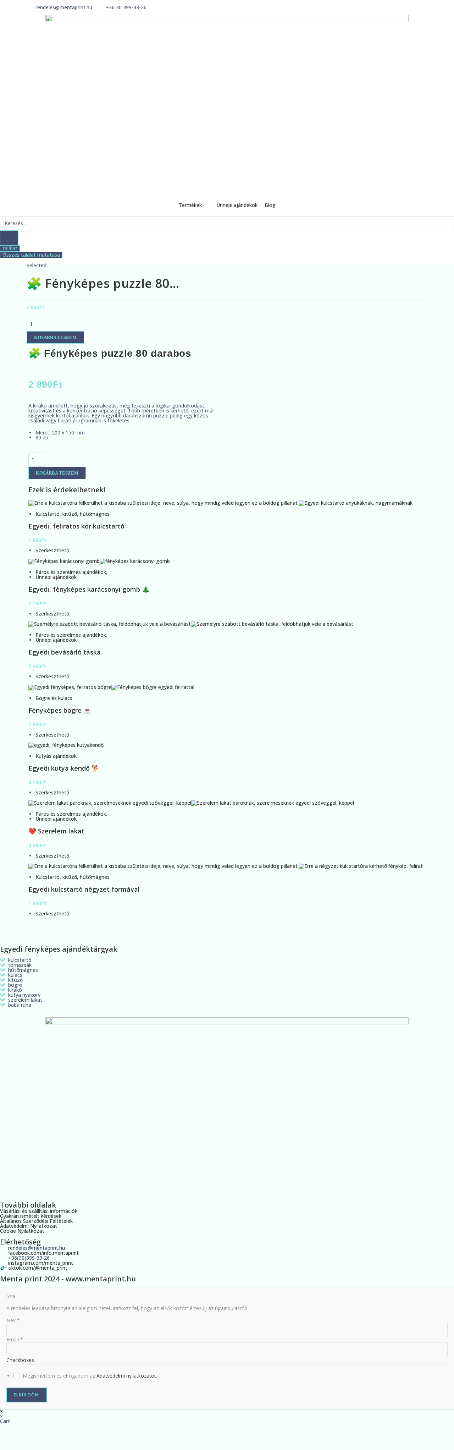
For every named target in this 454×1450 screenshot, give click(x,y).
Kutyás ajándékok (56, 756)
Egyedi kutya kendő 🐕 (63, 768)
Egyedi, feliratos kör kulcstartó (76, 526)
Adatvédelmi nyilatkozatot (126, 1375)
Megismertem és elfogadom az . (90, 1375)
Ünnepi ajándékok (56, 577)
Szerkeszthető (52, 550)
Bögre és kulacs (53, 698)
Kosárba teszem (55, 337)
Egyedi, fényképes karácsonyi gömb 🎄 (89, 589)
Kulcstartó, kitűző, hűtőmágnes (72, 513)
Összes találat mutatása (31, 255)
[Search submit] (9, 237)
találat (9, 248)
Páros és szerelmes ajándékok (70, 572)
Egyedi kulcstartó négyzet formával (84, 889)
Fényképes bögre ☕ (59, 710)
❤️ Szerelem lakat (56, 831)
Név (13, 1320)
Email (14, 1339)
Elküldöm (26, 1395)
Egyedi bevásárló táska (64, 652)
